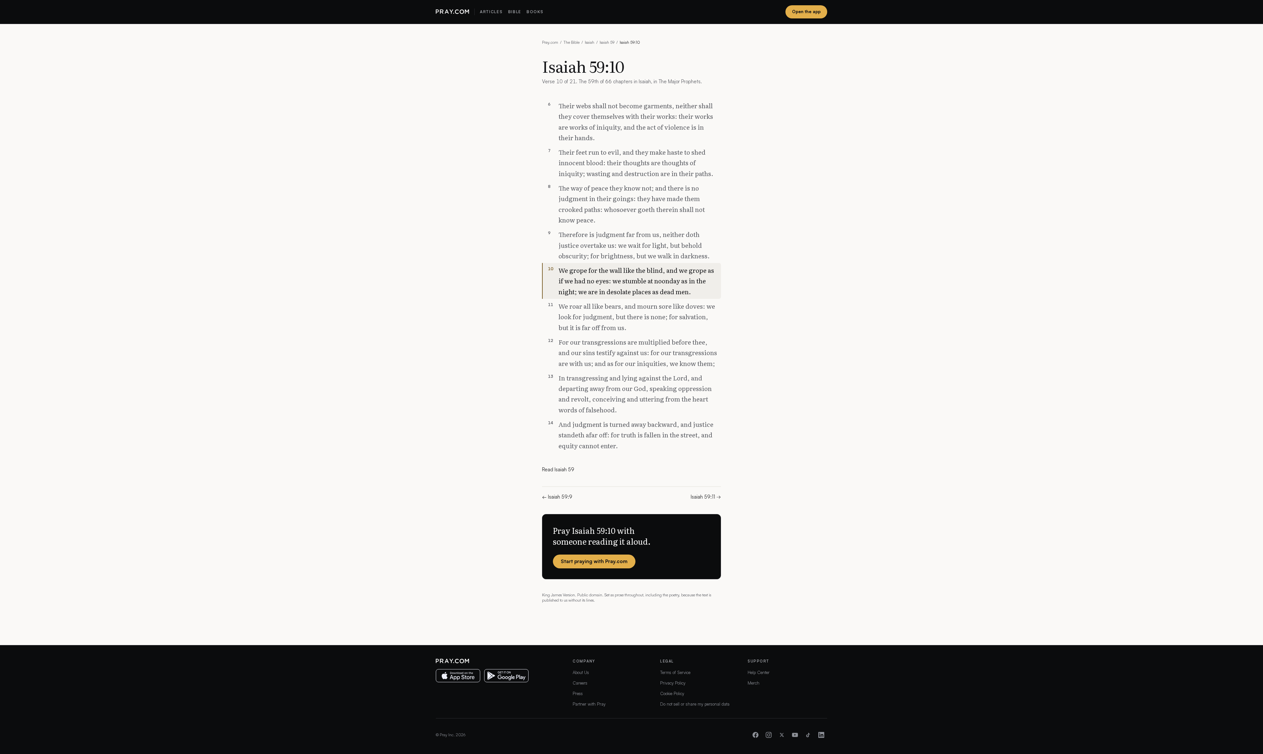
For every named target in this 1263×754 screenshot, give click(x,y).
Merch (753, 683)
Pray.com (550, 42)
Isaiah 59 (607, 42)
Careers (580, 683)
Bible (514, 11)
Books (535, 11)
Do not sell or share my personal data (695, 704)
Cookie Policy (672, 693)
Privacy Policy (672, 683)
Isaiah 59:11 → (706, 497)
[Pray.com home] (452, 11)
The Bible (571, 42)
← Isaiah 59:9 (557, 497)
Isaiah (589, 42)
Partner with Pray (589, 704)
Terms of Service (675, 672)
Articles (491, 11)
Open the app (806, 11)
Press (578, 693)
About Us (581, 672)
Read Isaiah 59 (558, 469)
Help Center (759, 672)
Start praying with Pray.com (594, 561)
